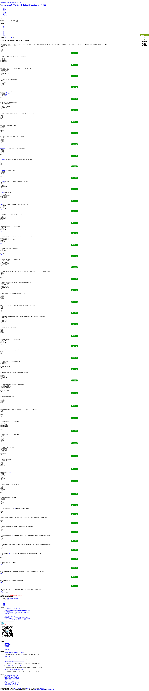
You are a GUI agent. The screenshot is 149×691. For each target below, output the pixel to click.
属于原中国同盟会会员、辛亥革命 (12, 677)
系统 (4, 29)
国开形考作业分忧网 (50, 689)
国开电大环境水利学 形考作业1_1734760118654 (14, 661)
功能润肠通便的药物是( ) (10, 616)
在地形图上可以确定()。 (10, 686)
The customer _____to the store (11, 676)
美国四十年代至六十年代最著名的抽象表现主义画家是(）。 (17, 610)
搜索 (17, 20)
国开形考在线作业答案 (40, 689)
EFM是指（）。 (8, 611)
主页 (6, 37)
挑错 (4, 603)
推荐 (4, 604)
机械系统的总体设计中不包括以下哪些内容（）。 (15, 608)
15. (3, 31)
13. (3, 28)
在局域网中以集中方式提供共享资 (12, 678)
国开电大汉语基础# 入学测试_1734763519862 (14, 669)
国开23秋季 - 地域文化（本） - (11, 681)
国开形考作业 (10, 37)
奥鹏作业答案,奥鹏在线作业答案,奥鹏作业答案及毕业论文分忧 (23, 1)
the (3, 25)
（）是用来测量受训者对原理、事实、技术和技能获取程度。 (17, 612)
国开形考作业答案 (17, 688)
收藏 (4, 601)
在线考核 (7, 649)
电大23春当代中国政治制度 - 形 (11, 684)
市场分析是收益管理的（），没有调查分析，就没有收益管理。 (18, 618)
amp (3, 34)
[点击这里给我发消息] (144, 37)
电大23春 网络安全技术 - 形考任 (11, 675)
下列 (4, 35)
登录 (20, 2)
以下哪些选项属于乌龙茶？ (10, 615)
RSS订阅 (14, 2)
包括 (10, 472)
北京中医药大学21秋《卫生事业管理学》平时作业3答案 (16, 617)
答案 (3, 592)
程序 (4, 33)
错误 (2, 555)
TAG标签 (10, 2)
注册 (17, 2)
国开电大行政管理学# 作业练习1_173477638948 (14, 652)
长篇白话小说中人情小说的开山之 (12, 682)
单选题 (3, 148)
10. (3, 26)
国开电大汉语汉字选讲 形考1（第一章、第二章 (14, 665)
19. (3, 32)
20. (3, 27)
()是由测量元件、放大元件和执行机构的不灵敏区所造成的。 (17, 619)
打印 (4, 605)
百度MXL (28, 688)
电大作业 (7, 643)
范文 (6, 647)
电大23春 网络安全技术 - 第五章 (11, 679)
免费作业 (7, 646)
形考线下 (7, 645)
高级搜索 (2, 2)
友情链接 (42, 688)
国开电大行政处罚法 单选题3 (12, 598)
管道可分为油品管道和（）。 (11, 613)
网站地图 (6, 2)
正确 (1, 209)
